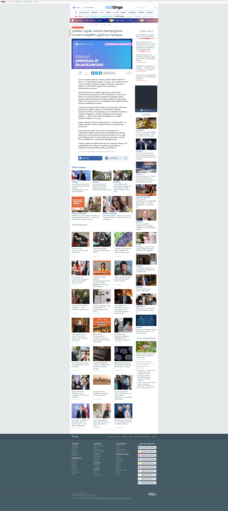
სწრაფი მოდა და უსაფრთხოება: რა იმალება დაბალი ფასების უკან (146, 303)
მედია (73, 474)
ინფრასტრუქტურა (76, 472)
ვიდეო (108, 12)
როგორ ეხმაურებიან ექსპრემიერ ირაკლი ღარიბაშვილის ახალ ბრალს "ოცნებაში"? (80, 387)
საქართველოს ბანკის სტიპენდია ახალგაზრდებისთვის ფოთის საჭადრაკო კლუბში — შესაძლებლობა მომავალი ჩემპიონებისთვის (102, 273)
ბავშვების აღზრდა (120, 449)
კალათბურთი (97, 475)
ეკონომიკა (145, 16)
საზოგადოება (137, 16)
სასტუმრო (107, 151)
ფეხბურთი (96, 471)
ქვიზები (123, 12)
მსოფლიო (74, 449)
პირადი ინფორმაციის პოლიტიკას (121, 498)
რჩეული (141, 12)
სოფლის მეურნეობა (99, 451)
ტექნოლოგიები (98, 456)
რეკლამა (149, 12)
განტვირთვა (19, 1)
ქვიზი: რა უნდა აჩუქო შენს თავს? (146, 387)
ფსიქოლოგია (119, 445)
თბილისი (74, 466)
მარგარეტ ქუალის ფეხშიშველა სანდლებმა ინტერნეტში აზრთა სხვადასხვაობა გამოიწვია (123, 330)
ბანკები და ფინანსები (93, 24)
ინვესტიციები (89, 7)
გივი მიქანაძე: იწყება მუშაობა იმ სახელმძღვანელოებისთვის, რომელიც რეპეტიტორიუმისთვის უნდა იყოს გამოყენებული (82, 181)
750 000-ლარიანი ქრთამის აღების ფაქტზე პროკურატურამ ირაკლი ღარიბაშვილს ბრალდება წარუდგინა (146, 149)
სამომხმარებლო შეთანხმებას (103, 498)
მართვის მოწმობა (28, 1)
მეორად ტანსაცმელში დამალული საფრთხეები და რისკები (102, 244)
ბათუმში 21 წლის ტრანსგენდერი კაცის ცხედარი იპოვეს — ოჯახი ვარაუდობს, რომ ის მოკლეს (146, 127)
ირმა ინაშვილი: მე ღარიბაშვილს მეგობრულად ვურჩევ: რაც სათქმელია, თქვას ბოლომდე (80, 273)
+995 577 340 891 (91, 495)
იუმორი (118, 466)
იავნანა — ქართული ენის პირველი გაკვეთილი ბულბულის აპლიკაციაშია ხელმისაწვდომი (146, 384)
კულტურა (97, 462)
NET (102, 12)
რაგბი (95, 473)
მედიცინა (118, 448)
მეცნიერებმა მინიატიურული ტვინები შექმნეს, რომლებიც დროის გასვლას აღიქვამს (123, 359)
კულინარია (119, 462)
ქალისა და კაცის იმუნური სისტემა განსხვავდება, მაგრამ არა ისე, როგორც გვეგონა (146, 324)
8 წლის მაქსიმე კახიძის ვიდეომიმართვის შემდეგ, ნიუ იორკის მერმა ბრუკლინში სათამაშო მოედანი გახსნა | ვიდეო (123, 181)
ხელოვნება (96, 464)
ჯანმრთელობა (121, 444)
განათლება (74, 462)
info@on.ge (81, 495)
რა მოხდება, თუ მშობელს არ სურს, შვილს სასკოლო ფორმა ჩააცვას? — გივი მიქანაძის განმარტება (80, 416)
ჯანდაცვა (74, 464)
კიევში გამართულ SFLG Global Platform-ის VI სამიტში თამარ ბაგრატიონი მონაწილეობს (80, 330)
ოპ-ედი (115, 12)
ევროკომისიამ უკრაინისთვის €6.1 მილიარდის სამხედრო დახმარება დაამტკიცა (123, 416)
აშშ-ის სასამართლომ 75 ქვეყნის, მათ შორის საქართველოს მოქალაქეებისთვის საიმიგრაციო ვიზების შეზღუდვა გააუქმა (146, 172)
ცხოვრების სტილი (122, 454)
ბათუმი (88, 151)
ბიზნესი (110, 24)
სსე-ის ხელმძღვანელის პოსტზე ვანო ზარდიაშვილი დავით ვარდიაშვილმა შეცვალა (102, 416)
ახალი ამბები (10, 1)
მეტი (151, 16)
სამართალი (75, 470)
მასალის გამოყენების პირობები (142, 436)
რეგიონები (74, 468)
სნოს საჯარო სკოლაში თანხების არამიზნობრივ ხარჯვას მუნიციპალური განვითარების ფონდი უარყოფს (102, 180)
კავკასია (74, 451)
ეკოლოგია (74, 460)
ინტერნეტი (96, 458)
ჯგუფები (77, 7)
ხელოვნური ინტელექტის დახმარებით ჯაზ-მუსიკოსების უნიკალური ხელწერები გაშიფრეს (102, 359)
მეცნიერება (96, 460)
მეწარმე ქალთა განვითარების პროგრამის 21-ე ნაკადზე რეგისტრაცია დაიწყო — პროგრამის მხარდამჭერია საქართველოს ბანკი (87, 208)
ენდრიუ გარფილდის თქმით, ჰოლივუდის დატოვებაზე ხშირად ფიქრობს (123, 273)
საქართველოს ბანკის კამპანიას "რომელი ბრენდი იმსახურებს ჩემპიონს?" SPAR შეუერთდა (146, 241)
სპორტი (96, 469)
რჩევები (118, 474)
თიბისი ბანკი (99, 151)
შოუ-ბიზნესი (97, 466)
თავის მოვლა (119, 451)
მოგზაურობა (119, 458)
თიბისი (112, 151)
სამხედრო (74, 455)
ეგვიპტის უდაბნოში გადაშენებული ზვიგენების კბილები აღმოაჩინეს (102, 387)
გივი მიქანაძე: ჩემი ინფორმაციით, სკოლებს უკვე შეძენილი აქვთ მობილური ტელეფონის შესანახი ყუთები (123, 301)
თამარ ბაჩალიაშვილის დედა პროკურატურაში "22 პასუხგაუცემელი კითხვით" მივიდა (102, 301)
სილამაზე (118, 456)
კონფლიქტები (75, 453)
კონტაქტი (154, 436)
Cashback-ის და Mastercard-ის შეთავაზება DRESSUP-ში (80, 244)
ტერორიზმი (75, 448)
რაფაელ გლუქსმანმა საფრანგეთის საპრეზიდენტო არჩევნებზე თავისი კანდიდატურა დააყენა (146, 219)
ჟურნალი (94, 12)
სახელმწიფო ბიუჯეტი (99, 449)
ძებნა (36, 1)
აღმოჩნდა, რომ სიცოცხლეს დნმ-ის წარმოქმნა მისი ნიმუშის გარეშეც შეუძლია (123, 244)
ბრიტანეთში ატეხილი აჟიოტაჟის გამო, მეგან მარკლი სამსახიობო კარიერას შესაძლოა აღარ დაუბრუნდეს (118, 208)
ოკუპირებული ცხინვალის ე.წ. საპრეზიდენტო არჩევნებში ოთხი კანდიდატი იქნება (146, 263)
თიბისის (84, 82)
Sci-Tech (97, 454)
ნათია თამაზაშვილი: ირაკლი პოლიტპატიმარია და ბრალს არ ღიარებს (80, 359)
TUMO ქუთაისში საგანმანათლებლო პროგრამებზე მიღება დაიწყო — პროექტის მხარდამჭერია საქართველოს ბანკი (146, 195)
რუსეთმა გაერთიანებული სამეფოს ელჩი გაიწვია (146, 283)
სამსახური (118, 468)
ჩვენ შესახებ (110, 436)
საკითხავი (132, 12)
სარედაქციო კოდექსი (126, 436)
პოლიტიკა (129, 16)
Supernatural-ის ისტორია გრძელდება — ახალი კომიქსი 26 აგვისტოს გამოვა (80, 301)
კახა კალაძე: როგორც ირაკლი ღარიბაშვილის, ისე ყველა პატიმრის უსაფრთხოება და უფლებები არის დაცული (123, 387)
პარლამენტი (75, 445)
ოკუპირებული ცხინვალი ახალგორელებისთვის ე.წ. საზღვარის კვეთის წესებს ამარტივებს (144, 378)
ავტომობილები (120, 460)
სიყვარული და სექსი (121, 470)
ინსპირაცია (119, 472)
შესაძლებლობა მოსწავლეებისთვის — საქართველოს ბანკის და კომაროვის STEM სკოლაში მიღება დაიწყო (102, 330)
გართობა (118, 464)
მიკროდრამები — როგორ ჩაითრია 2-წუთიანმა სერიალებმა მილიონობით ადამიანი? (146, 372)
